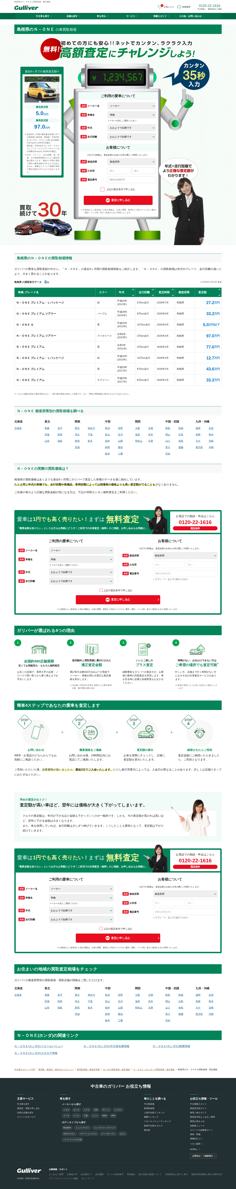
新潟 (107, 428)
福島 (60, 441)
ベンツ (95, 1116)
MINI (113, 1116)
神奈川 (91, 428)
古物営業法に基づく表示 (176, 1174)
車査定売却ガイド (198, 1108)
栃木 (90, 441)
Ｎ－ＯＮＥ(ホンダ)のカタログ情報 (36, 1053)
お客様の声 (72, 1174)
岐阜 (107, 453)
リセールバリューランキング (157, 1121)
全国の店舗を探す (25, 1112)
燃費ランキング (151, 1117)
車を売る (101, 16)
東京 (77, 428)
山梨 (120, 441)
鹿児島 (199, 447)
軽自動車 (67, 1128)
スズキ (86, 1110)
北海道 (18, 428)
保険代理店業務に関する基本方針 (206, 1174)
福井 (107, 441)
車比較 (147, 1130)
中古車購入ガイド (198, 1104)
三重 (120, 453)
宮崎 (211, 441)
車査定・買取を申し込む (28, 1108)
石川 (120, 434)
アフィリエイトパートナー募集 (63, 1178)
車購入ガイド (160, 16)
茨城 (77, 447)
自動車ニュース (197, 1126)
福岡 (198, 428)
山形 (47, 441)
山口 (167, 441)
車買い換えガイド (198, 1112)
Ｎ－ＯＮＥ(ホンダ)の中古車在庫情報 (106, 1046)
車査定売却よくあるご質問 (202, 1117)
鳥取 (167, 428)
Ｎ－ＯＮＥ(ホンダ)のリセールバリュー (38, 1046)
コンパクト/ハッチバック (104, 1128)
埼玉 (77, 434)
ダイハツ (106, 1110)
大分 (198, 441)
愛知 (120, 447)
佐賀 (211, 428)
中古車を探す (42, 16)
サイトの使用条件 (115, 1174)
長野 (120, 428)
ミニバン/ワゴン (82, 1128)
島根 (180, 428)
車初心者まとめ (197, 1121)
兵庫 (150, 441)
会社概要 (99, 1174)
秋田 (60, 434)
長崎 (198, 434)
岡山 (167, 434)
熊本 (211, 434)
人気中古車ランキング (154, 1112)
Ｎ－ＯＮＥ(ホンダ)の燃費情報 (171, 1046)
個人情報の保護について (150, 1174)
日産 (96, 1110)
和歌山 (138, 441)
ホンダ (76, 1110)
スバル (76, 1116)
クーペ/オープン (108, 1134)
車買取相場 (149, 1108)
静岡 (107, 447)
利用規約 (131, 1174)
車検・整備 (195, 1134)
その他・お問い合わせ (190, 16)
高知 (167, 453)
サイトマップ (87, 1178)
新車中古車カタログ (153, 1126)
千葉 (90, 434)
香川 (167, 447)
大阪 (137, 428)
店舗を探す (72, 16)
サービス (130, 16)
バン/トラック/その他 (72, 1139)
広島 (180, 434)
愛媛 (180, 447)
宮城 (47, 434)
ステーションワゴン (88, 1134)
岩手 (60, 428)
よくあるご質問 (56, 1174)
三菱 (86, 1116)
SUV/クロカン (69, 1134)
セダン (122, 1134)
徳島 (180, 441)
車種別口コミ (196, 1138)
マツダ (66, 1116)
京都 (150, 428)
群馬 (77, 441)
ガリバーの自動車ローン (201, 1130)
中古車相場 (149, 1104)
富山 (107, 434)
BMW (104, 1116)
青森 (47, 428)
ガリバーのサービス (26, 1117)
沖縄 (211, 447)
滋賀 (137, 434)
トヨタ (66, 1110)
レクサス (118, 1110)
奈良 (150, 434)
